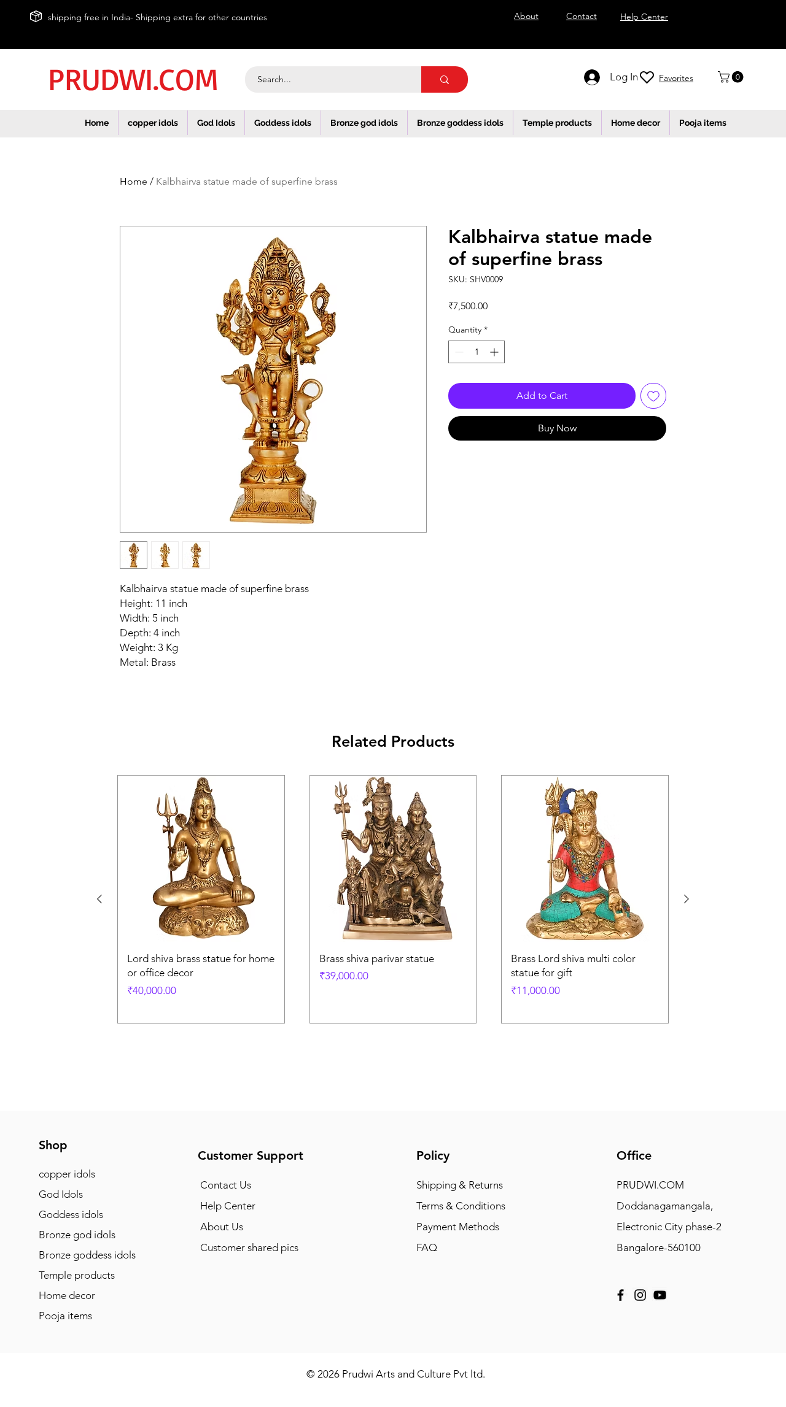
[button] (732, 77)
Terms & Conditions (460, 1206)
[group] (393, 899)
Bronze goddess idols (87, 1255)
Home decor (67, 1295)
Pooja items (65, 1315)
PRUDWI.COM (133, 79)
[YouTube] (659, 1295)
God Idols (61, 1194)
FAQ (426, 1247)
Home (133, 181)
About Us (221, 1226)
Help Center (227, 1206)
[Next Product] (686, 899)
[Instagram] (640, 1295)
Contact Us (225, 1185)
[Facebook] (620, 1295)
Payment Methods (459, 1226)
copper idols (67, 1174)
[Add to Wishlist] (653, 396)
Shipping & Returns (459, 1185)
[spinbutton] (476, 352)
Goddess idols (71, 1214)
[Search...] (444, 79)
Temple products (77, 1275)
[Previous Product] (99, 899)
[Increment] (495, 352)
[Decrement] (457, 352)
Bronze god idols (77, 1234)
